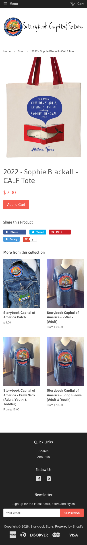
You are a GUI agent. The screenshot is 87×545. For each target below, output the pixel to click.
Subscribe (72, 512)
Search (44, 451)
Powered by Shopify (69, 526)
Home (7, 51)
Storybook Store (42, 526)
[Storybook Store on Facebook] (38, 479)
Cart (80, 3)
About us (43, 456)
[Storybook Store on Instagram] (48, 479)
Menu (13, 3)
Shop (21, 51)
